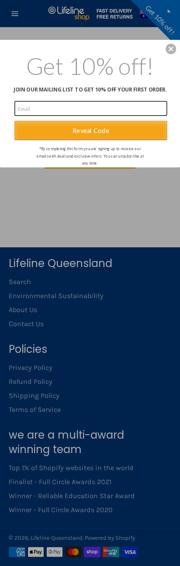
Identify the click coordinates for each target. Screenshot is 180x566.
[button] (171, 48)
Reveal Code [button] (91, 130)
